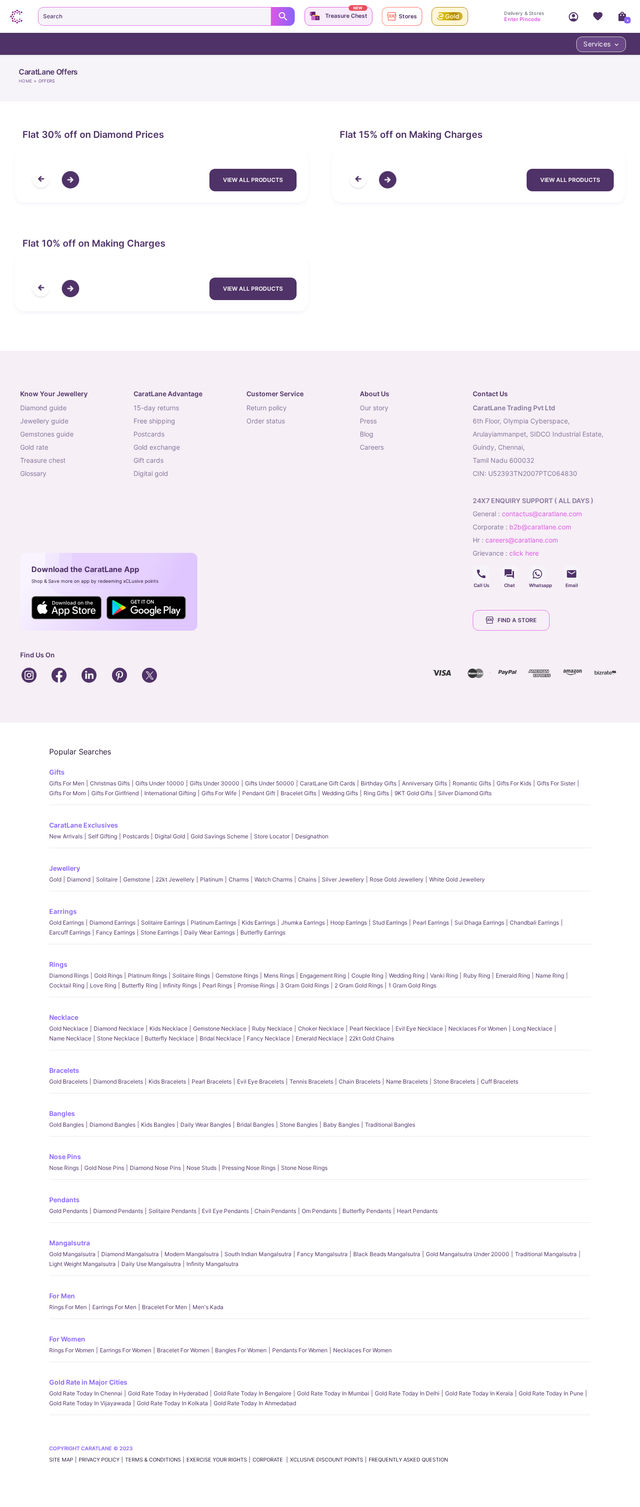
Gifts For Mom (67, 793)
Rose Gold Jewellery (397, 879)
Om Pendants (319, 1210)
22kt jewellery (175, 879)
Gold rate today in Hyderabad (168, 1393)
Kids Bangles (158, 1124)
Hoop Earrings (348, 922)
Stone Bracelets (454, 1081)
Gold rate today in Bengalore (252, 1393)
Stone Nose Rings (304, 1167)
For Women (67, 1339)
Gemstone (136, 879)
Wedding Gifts (340, 793)
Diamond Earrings (112, 922)
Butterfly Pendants (366, 1210)
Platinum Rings (147, 975)
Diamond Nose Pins (155, 1167)
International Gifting (170, 793)
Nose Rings (64, 1167)
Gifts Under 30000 (214, 783)
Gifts (57, 772)
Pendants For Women (299, 1350)
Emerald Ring (513, 975)
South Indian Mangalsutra (257, 1254)
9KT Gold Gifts (413, 793)
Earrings (63, 911)
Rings (58, 964)
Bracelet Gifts (298, 793)
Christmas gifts (110, 783)
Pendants (64, 1200)
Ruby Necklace (272, 1028)
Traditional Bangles (390, 1124)
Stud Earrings (389, 922)
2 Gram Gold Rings (359, 985)
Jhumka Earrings (303, 922)
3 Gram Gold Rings (304, 985)
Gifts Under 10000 (159, 783)
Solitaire (107, 879)
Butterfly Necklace (169, 1038)
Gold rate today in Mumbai (333, 1393)
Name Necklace (70, 1038)
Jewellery (64, 868)
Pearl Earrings (431, 922)
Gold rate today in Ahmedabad (255, 1403)
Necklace (63, 1017)
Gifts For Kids (514, 783)
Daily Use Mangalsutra (151, 1263)
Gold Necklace (68, 1028)
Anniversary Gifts (424, 783)
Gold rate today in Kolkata (172, 1403)
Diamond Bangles (112, 1124)
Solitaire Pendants (172, 1210)
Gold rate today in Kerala (479, 1393)
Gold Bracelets (68, 1081)
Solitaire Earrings (163, 922)
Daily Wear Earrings (209, 932)
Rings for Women (71, 1350)
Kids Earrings (258, 922)
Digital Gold (170, 836)
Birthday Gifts (378, 783)
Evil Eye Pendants (225, 1210)
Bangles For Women (241, 1350)
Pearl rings (217, 985)
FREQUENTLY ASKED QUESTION (408, 1459)
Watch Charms (273, 879)
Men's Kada (208, 1307)
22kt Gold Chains (371, 1038)
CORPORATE (268, 1459)
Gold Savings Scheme (219, 836)
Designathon (311, 836)
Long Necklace (532, 1028)
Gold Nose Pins (104, 1167)
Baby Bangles (341, 1124)
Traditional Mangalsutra (546, 1254)
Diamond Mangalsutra (130, 1254)
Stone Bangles (299, 1124)
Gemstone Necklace (219, 1028)
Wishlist (597, 16)
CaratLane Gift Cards (327, 783)
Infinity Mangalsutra (212, 1263)
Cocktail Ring (66, 985)
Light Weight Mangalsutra (82, 1263)
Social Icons (481, 573)
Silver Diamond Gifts (464, 793)
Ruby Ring (476, 975)
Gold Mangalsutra (72, 1254)
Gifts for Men (66, 783)
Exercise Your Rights (216, 1459)
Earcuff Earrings (69, 932)
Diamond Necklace (119, 1028)
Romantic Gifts (472, 783)
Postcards (136, 836)
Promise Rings (256, 985)
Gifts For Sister (556, 783)
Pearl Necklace (370, 1028)
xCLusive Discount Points (326, 1459)
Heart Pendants (417, 1210)
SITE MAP (61, 1459)
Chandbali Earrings (534, 922)
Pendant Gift (258, 793)
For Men (62, 1296)
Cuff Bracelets (499, 1081)
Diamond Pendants (118, 1210)
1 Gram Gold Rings (412, 985)
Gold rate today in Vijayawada (90, 1403)
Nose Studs (201, 1167)
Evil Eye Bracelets (260, 1081)
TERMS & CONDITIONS (153, 1459)
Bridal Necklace (220, 1038)
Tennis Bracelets (311, 1081)
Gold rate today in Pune (551, 1393)
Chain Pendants (275, 1210)
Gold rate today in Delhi (407, 1393)
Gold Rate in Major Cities (88, 1382)
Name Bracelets (407, 1081)
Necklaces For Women (477, 1028)
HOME (25, 80)
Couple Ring (367, 975)
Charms (239, 879)
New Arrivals (65, 836)
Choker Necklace (321, 1028)
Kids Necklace (168, 1028)
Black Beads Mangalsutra (386, 1254)
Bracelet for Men (164, 1307)
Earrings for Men (114, 1307)
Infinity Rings (180, 985)
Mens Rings (279, 975)
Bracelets (64, 1070)
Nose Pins (65, 1156)
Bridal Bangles (255, 1124)
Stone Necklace (118, 1038)
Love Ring (103, 985)
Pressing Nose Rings (248, 1167)
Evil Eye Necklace (419, 1028)
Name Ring (550, 975)
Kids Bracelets (167, 1081)
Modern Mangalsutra (191, 1254)
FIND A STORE (517, 620)
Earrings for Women (125, 1350)
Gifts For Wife (219, 793)
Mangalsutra (69, 1243)
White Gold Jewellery (457, 879)
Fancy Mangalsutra (322, 1254)
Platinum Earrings (213, 922)
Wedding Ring (406, 975)
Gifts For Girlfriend (115, 793)
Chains (307, 879)
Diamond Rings (69, 975)
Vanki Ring (444, 975)
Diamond (78, 879)
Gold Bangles (66, 1124)
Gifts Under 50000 (269, 783)
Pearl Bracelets (211, 1081)
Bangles (62, 1113)
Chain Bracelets (359, 1081)
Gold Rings (108, 975)
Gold (55, 879)
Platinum (211, 879)
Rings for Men (68, 1307)
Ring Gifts (376, 793)
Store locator (272, 836)
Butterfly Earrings (262, 932)
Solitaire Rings (191, 975)
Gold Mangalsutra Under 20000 (467, 1254)
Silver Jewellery (343, 879)
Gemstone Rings (237, 975)
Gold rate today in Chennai (85, 1393)
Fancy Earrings (115, 932)
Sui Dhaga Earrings (479, 922)
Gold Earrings (66, 922)
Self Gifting (102, 836)
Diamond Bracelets (118, 1081)
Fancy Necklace (268, 1038)
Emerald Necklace (319, 1038)
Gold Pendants (68, 1210)
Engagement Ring (323, 975)
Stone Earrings (160, 932)
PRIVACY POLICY (99, 1459)
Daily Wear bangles (205, 1124)
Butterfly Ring (139, 985)
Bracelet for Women (183, 1350)
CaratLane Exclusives (83, 825)
